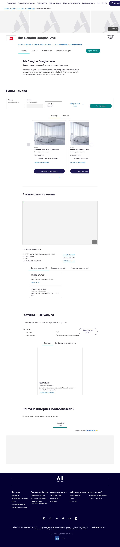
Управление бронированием (97, 495)
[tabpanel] (60, 149)
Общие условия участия (80, 527)
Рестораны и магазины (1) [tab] (80, 268)
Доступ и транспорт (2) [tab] (39, 268)
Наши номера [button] (16, 91)
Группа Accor (16, 495)
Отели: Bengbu (30, 8)
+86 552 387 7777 (69, 255)
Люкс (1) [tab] (66, 116)
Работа (14, 501)
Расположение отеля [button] (38, 194)
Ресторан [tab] (47, 343)
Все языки (53, 501)
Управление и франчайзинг (20, 498)
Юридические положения (54, 529)
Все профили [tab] (60, 424)
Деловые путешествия (38, 495)
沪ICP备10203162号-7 (65, 534)
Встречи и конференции (38, 498)
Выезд (32, 101)
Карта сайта (54, 498)
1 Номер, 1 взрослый (50, 105)
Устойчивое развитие (18, 504)
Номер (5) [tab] (54, 116)
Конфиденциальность (98, 527)
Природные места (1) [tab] (58, 268)
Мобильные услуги (75, 495)
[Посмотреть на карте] (60, 223)
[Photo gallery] (60, 22)
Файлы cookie (39, 529)
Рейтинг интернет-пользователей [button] (48, 409)
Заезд (13, 101)
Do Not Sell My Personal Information (76, 529)
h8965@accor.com (69, 261)
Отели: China (20, 8)
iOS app (72, 498)
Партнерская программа (19, 507)
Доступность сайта (56, 495)
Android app (73, 501)
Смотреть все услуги (88, 331)
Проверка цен (93, 51)
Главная (6, 8)
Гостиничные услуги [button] (38, 315)
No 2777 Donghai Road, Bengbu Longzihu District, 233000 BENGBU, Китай (43, 44)
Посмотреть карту (75, 44)
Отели (13, 8)
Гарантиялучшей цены (110, 37)
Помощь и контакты (95, 498)
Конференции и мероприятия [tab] (65, 343)
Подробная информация (46, 392)
